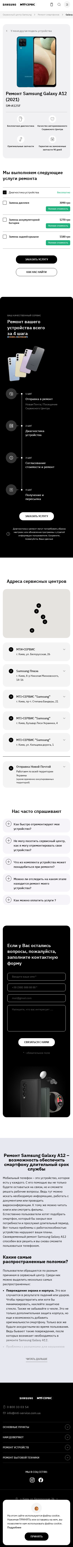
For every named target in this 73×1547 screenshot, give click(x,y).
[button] (36, 611)
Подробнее (14, 1527)
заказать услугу (36, 259)
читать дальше (36, 1359)
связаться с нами (36, 1042)
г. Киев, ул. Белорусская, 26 (37, 1499)
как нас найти (36, 272)
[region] (36, 218)
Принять (37, 1536)
